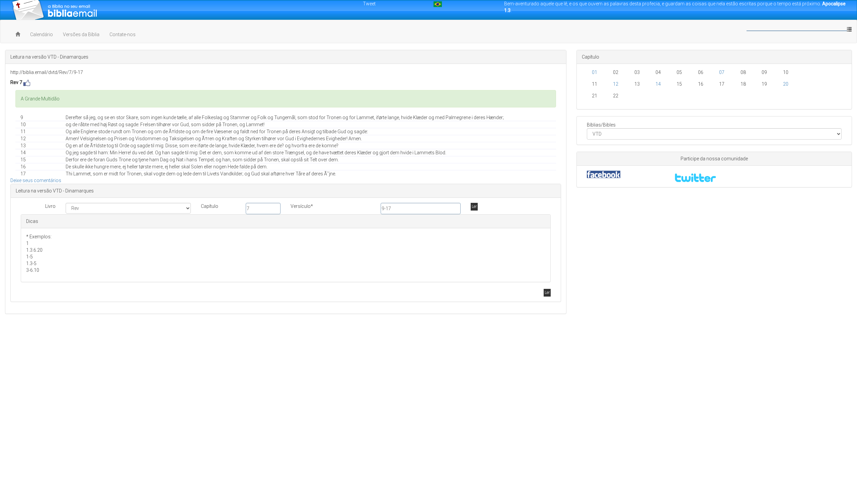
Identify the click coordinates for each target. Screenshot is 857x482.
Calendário (41, 34)
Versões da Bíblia (81, 34)
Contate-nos (122, 34)
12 (615, 84)
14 (658, 84)
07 (721, 72)
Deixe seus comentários (35, 180)
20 (785, 84)
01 (594, 72)
